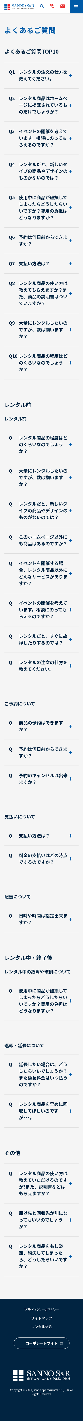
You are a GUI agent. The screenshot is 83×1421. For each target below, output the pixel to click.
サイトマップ (41, 1318)
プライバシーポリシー (41, 1309)
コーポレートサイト (42, 1343)
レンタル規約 (41, 1326)
